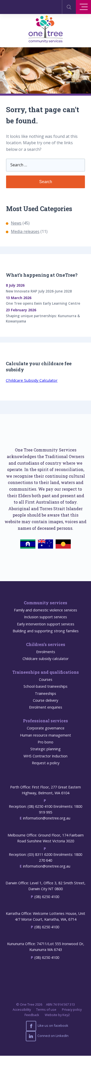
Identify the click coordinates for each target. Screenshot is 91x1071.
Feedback (32, 1015)
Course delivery (45, 700)
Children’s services (45, 644)
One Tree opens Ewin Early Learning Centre (43, 303)
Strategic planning (45, 748)
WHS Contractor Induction (45, 756)
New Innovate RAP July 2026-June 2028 (39, 291)
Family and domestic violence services (45, 610)
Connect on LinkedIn (53, 1035)
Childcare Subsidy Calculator (32, 380)
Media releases (25, 231)
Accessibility (22, 1009)
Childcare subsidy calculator (45, 658)
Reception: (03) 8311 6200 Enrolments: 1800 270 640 (45, 857)
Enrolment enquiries (45, 707)
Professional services (45, 720)
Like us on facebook (52, 1025)
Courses (45, 679)
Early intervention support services (45, 624)
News (16, 223)
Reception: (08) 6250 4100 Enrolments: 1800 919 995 (45, 809)
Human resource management (45, 735)
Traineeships (45, 693)
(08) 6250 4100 (46, 896)
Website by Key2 (57, 1015)
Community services (45, 602)
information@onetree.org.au (46, 818)
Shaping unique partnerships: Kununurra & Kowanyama (43, 318)
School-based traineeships (45, 686)
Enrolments (45, 651)
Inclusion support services (45, 616)
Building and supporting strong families (46, 630)
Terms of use (46, 1009)
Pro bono (45, 742)
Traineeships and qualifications (45, 672)
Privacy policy (72, 1009)
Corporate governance (45, 728)
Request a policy (45, 762)
